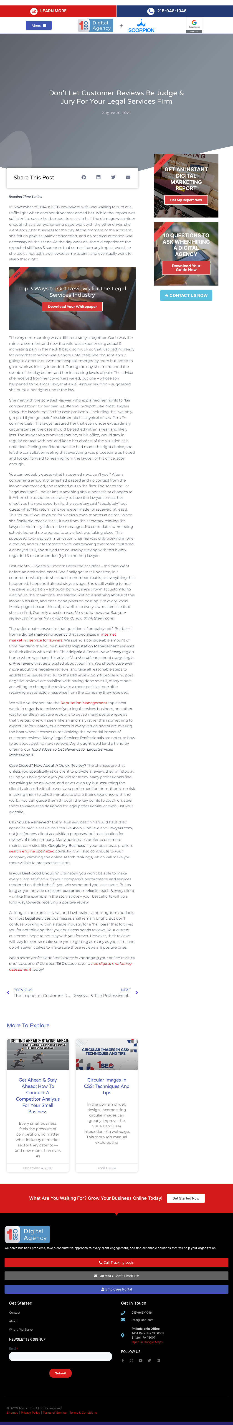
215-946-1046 (172, 10)
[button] (84, 177)
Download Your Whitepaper (72, 306)
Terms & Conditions (83, 1412)
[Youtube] (140, 1360)
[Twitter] (149, 1360)
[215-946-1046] (150, 11)
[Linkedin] (158, 1360)
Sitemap (12, 1412)
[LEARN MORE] (34, 11)
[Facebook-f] (122, 1360)
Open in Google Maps (147, 1342)
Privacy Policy (30, 1412)
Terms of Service (55, 1412)
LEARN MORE (53, 10)
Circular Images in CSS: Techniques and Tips (107, 1086)
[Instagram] (131, 1360)
